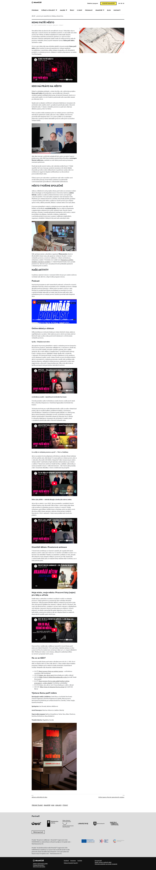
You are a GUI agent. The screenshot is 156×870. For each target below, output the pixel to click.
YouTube (79, 860)
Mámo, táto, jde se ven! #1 (47, 675)
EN (119, 3)
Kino (52, 805)
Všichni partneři (38, 832)
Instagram (73, 860)
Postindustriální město (43, 326)
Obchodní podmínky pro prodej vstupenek (106, 864)
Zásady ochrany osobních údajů (103, 862)
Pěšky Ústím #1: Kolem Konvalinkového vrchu (53, 677)
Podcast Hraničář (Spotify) (71, 863)
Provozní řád (98, 860)
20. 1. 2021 (34, 25)
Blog (50, 25)
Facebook (66, 860)
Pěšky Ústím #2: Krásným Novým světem (52, 687)
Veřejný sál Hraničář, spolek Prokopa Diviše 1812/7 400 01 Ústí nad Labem (40, 865)
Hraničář (47, 805)
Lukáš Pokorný (41, 25)
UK (123, 3)
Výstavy (61, 25)
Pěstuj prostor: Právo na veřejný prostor (51, 671)
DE (121, 3)
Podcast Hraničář (35, 326)
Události (55, 25)
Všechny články (37, 805)
